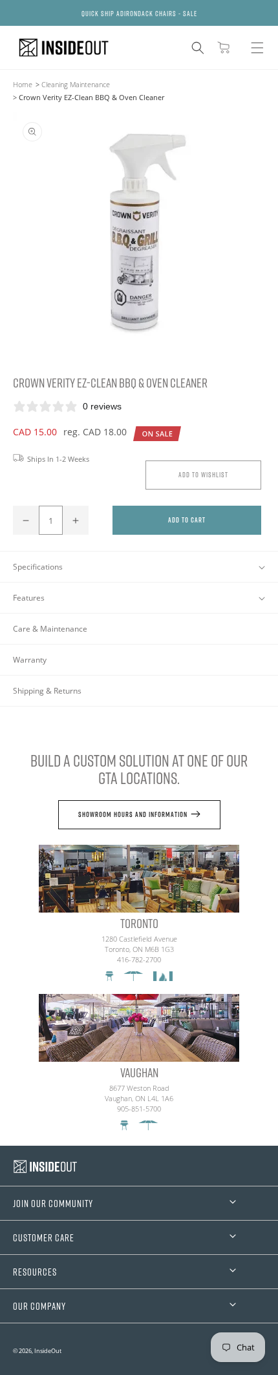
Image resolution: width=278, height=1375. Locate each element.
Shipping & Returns (47, 690)
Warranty (30, 659)
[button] (197, 47)
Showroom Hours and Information (132, 814)
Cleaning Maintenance (75, 84)
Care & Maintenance (50, 628)
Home (22, 84)
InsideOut (47, 1351)
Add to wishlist (203, 474)
